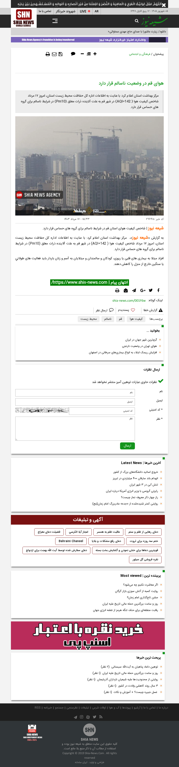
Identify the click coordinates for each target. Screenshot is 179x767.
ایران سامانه (81, 762)
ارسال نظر (102, 310)
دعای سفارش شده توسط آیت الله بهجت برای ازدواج (56, 550)
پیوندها (126, 707)
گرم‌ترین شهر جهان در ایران (141, 339)
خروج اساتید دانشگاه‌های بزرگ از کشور (135, 472)
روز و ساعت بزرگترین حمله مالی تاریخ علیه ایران (130, 604)
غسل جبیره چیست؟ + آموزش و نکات (131, 692)
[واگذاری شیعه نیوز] (89, 39)
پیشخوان (158, 54)
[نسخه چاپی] (48, 54)
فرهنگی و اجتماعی (139, 54)
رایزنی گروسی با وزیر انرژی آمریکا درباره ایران (132, 491)
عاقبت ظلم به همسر (108, 532)
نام (161, 391)
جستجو (59, 707)
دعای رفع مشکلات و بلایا (106, 541)
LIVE (83, 11)
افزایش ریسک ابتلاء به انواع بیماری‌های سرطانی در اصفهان (123, 352)
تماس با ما (45, 11)
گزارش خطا (150, 310)
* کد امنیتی (156, 409)
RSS (38, 707)
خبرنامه (48, 707)
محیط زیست (89, 319)
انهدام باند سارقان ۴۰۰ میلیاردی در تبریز (135, 478)
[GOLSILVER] (88, 635)
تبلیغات (85, 707)
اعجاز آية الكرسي (78, 532)
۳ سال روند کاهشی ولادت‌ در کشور (133, 686)
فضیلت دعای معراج (49, 532)
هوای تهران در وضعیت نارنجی (139, 346)
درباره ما (163, 707)
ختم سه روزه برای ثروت (144, 541)
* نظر (159, 419)
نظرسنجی (72, 707)
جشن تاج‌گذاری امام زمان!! (142, 597)
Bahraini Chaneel (71, 541)
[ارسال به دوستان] (54, 54)
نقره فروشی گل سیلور (145, 559)
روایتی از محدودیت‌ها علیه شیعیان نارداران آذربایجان (122, 679)
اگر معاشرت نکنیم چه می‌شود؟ (140, 585)
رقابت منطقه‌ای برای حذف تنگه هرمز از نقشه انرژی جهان (125, 610)
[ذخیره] (60, 54)
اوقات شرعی (99, 707)
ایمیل (159, 400)
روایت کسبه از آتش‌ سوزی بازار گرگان (136, 591)
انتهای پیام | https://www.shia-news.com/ (89, 282)
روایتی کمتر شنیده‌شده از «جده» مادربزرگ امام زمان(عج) (125, 503)
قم (120, 319)
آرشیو (137, 707)
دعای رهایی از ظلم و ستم (143, 532)
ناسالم (107, 319)
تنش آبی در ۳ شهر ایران (143, 484)
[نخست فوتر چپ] (33, 732)
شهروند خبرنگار (65, 11)
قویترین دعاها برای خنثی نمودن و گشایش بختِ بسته (127, 550)
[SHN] (24, 18)
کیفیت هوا (136, 319)
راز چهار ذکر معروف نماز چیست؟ (139, 497)
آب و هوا (114, 707)
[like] (128, 311)
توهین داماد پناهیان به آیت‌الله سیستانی (129, 666)
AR (96, 11)
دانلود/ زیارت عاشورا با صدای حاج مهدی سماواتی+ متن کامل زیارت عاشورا (123, 31)
